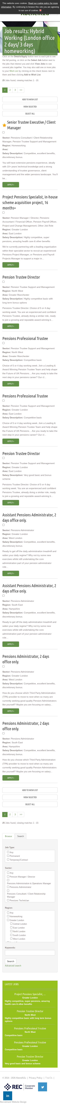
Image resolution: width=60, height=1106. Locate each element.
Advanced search (13, 965)
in (7, 1096)
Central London (20, 924)
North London (19, 931)
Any (11, 852)
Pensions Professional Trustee (25, 338)
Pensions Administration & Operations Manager (29, 883)
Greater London (17, 920)
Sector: (8, 868)
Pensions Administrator (20, 887)
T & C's (48, 1078)
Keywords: (10, 947)
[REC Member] (19, 1084)
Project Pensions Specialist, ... (30, 994)
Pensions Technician (19, 900)
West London (19, 939)
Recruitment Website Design (13, 1102)
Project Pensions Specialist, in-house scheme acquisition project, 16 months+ (30, 202)
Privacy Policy (35, 1078)
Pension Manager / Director (22, 877)
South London (19, 935)
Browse (8, 836)
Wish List (13, 71)
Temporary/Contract (19, 860)
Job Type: (10, 847)
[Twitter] (42, 1086)
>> (21, 90)
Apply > (10, 184)
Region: (9, 908)
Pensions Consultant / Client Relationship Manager (26, 895)
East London (19, 928)
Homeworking (16, 916)
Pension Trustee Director (21, 277)
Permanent (15, 856)
